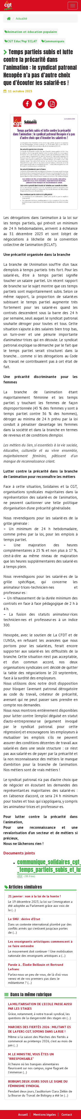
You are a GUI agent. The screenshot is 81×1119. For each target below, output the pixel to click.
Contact (66, 1114)
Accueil (23, 1114)
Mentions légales (44, 1114)
